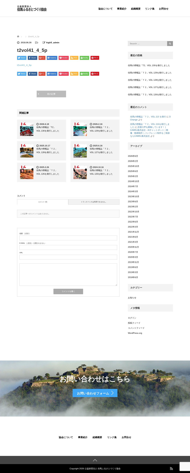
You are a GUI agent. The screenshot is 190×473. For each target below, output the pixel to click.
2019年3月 (133, 272)
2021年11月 (133, 232)
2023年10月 (133, 196)
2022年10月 (133, 211)
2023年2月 (133, 206)
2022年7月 (133, 216)
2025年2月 (133, 176)
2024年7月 (133, 186)
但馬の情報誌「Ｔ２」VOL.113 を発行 (148, 116)
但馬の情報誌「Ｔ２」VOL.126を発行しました (150, 94)
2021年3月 (133, 242)
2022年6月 (133, 222)
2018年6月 (133, 277)
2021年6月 (133, 237)
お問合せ (163, 8)
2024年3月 (133, 191)
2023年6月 (133, 201)
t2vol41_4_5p (24, 65)
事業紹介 (122, 8)
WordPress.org (135, 333)
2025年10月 (133, 166)
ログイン (132, 318)
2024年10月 (133, 181)
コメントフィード (136, 328)
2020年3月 (133, 257)
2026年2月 (133, 161)
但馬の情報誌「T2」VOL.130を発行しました (149, 65)
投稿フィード (134, 323)
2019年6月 (133, 267)
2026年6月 (133, 156)
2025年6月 (133, 171)
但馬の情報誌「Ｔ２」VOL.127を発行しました (150, 87)
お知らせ (132, 297)
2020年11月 (133, 247)
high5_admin (52, 42)
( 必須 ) (24, 233)
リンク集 (150, 8)
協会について (105, 8)
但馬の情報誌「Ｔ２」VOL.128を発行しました (150, 80)
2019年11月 (133, 262)
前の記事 (51, 94)
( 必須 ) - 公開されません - (32, 243)
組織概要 (136, 8)
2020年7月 (133, 252)
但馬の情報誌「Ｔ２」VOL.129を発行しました (150, 72)
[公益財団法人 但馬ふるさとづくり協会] (32, 8)
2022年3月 (133, 227)
